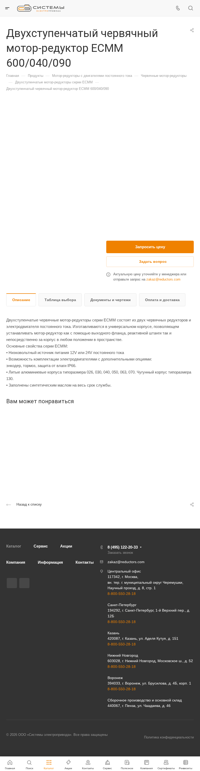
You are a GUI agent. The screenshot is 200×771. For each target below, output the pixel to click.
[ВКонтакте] (12, 583)
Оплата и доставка (162, 300)
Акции (66, 546)
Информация (50, 562)
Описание (21, 300)
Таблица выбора (60, 300)
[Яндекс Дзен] (24, 583)
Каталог (13, 546)
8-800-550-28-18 (122, 594)
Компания (15, 562)
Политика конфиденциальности (169, 737)
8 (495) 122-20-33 (123, 547)
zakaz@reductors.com (163, 279)
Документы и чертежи (110, 300)
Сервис (41, 546)
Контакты (85, 562)
